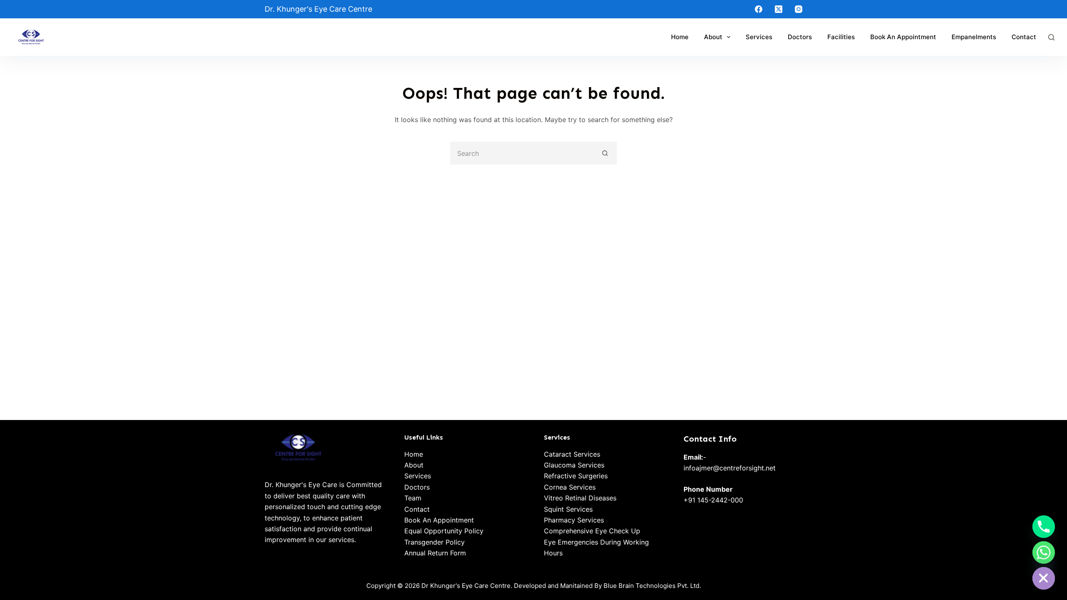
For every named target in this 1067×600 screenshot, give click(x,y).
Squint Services (568, 509)
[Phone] (1043, 526)
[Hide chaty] (1043, 578)
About (413, 465)
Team (412, 498)
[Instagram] (798, 9)
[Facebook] (758, 9)
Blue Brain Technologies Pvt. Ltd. (652, 586)
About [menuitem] (713, 37)
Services (417, 476)
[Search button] (605, 153)
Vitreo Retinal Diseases (580, 498)
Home (413, 454)
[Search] (1051, 37)
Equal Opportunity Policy (443, 531)
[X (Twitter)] (778, 9)
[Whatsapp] (1043, 552)
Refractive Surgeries (576, 476)
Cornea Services (570, 487)
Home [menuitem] (680, 37)
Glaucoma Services (574, 465)
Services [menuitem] (759, 37)
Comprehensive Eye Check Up (592, 531)
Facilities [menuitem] (841, 37)
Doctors (417, 487)
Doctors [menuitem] (800, 37)
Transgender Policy (434, 542)
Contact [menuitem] (1024, 37)
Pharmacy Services (574, 520)
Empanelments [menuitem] (974, 37)
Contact (417, 509)
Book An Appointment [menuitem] (903, 37)
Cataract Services (572, 454)
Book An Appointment (439, 520)
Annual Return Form (435, 553)
